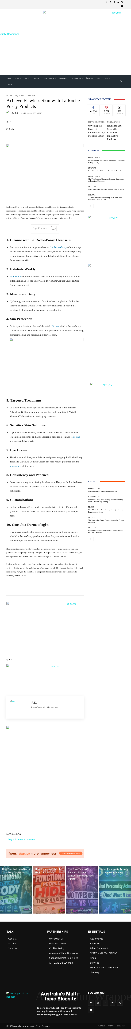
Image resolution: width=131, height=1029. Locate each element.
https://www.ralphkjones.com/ (44, 707)
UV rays (55, 326)
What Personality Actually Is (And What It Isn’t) (106, 189)
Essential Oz (94, 489)
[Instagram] (110, 2)
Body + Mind (19, 95)
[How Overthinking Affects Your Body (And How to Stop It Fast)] (16, 890)
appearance (15, 466)
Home (9, 95)
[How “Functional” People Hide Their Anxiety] (49, 890)
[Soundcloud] (118, 2)
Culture (92, 168)
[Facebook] (107, 2)
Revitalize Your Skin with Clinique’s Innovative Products (114, 132)
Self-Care (31, 95)
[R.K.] (9, 113)
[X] (122, 2)
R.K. (16, 113)
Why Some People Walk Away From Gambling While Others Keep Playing (105, 501)
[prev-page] (90, 206)
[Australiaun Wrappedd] (19, 996)
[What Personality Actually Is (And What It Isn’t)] (115, 890)
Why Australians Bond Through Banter (102, 491)
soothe (76, 437)
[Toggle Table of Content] (52, 229)
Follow (106, 107)
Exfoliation (15, 276)
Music (91, 507)
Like (93, 107)
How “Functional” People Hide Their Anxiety (105, 171)
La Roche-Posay (58, 247)
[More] (82, 137)
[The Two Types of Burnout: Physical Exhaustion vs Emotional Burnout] (82, 890)
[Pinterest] (114, 2)
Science (92, 195)
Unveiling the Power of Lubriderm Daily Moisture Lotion (96, 130)
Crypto (91, 517)
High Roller (94, 497)
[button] (121, 81)
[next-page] (95, 206)
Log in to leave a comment (22, 839)
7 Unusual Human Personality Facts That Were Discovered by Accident (105, 199)
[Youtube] (122, 6)
